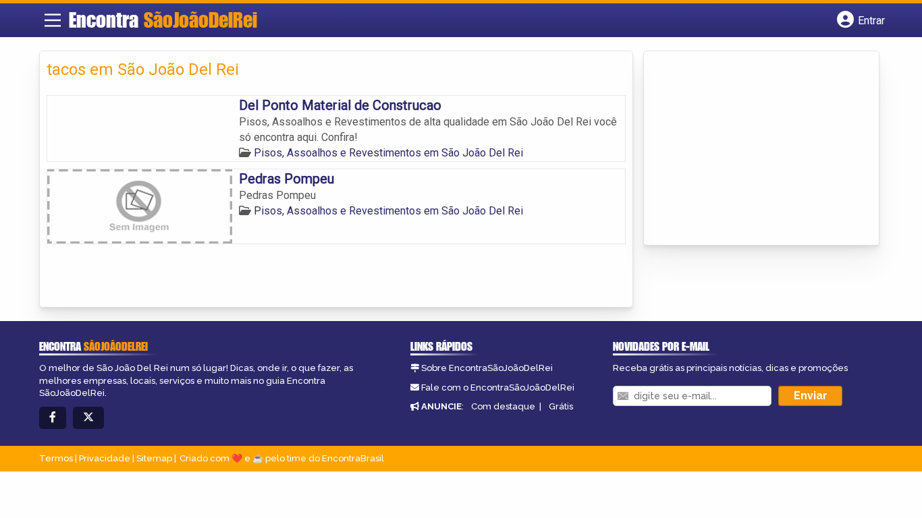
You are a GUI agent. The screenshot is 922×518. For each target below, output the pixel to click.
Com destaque (503, 406)
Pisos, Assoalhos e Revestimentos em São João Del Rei (388, 152)
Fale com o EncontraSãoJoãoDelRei (497, 387)
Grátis (561, 406)
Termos (56, 458)
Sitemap (154, 458)
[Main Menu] (52, 20)
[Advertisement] (752, 149)
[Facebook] (52, 418)
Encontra (163, 19)
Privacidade (104, 458)
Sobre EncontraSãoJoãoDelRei (487, 368)
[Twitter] (88, 418)
